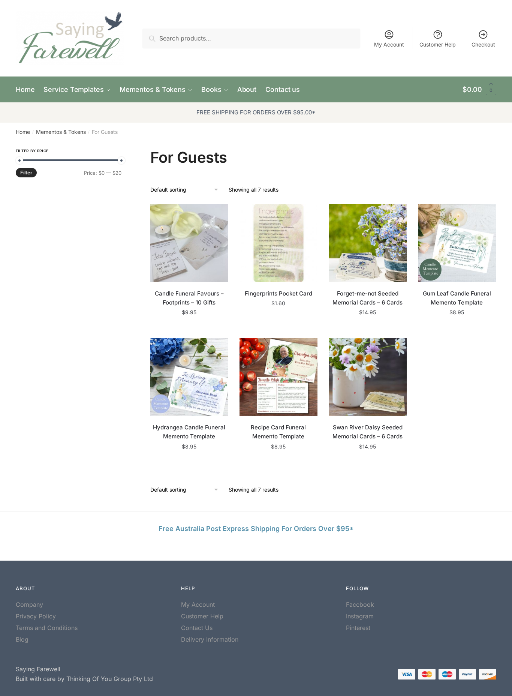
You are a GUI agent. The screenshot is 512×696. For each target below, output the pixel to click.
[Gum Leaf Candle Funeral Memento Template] (457, 243)
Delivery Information (209, 639)
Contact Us (197, 628)
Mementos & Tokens (61, 132)
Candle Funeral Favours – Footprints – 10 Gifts (189, 298)
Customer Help (437, 44)
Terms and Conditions (47, 628)
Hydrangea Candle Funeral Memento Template (189, 432)
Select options (367, 329)
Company (29, 604)
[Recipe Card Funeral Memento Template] (278, 377)
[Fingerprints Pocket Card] (278, 243)
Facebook (360, 604)
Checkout (483, 44)
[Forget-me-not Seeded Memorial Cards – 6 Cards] (368, 243)
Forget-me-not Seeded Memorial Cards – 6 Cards (367, 298)
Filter (26, 173)
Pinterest (358, 628)
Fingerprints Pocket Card (278, 293)
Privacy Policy (36, 616)
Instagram (360, 616)
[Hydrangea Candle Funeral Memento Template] (189, 377)
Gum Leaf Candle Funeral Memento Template (457, 298)
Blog (22, 639)
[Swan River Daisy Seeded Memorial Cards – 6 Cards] (368, 377)
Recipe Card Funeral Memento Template (278, 432)
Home (23, 132)
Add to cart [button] (189, 329)
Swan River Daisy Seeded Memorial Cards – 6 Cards (367, 432)
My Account (389, 44)
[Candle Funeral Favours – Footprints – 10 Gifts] (189, 243)
